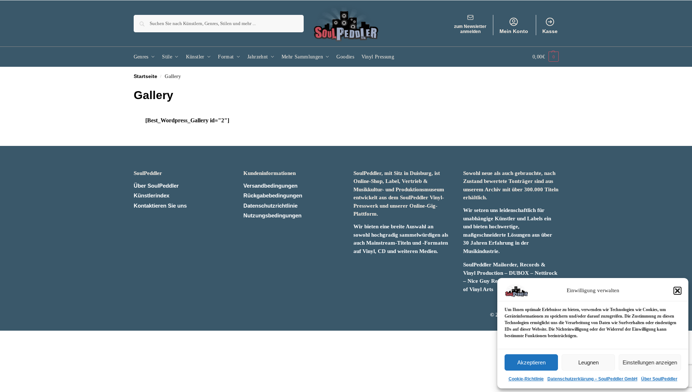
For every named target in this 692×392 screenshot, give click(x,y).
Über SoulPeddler (659, 378)
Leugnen (588, 362)
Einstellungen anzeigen (650, 362)
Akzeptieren (531, 362)
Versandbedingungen (270, 186)
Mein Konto (513, 31)
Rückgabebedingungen (272, 195)
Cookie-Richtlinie (526, 378)
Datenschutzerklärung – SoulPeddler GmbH (592, 378)
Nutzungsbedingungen (272, 215)
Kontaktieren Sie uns (160, 206)
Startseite (145, 76)
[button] (677, 290)
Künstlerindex (151, 195)
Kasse (550, 31)
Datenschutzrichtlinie (270, 206)
